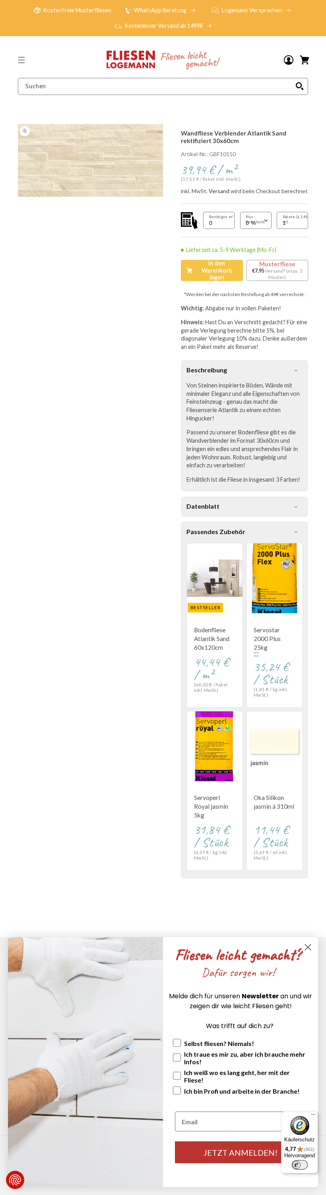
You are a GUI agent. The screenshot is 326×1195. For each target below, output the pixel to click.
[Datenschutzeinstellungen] (15, 1180)
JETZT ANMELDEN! (240, 1152)
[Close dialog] (308, 947)
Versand (219, 191)
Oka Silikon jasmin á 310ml (274, 802)
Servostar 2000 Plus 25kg (267, 638)
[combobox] (163, 86)
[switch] (300, 1165)
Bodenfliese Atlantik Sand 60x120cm (211, 638)
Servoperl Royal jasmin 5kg (211, 806)
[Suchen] (300, 86)
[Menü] (313, 1116)
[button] (21, 60)
